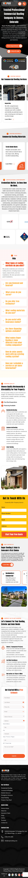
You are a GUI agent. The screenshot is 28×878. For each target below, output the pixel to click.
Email (3, 520)
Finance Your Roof (6, 800)
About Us (3, 810)
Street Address (6, 723)
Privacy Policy (7, 871)
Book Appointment (12, 46)
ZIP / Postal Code (7, 743)
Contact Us (4, 822)
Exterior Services (6, 793)
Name (3, 507)
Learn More (8, 119)
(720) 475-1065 (20, 4)
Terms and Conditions (18, 871)
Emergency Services (7, 795)
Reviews (3, 820)
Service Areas (5, 808)
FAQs (2, 815)
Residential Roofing (6, 788)
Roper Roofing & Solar (8, 25)
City (4, 730)
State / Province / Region (8, 736)
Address (4, 526)
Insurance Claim (5, 813)
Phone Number (6, 513)
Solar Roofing (5, 797)
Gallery (3, 818)
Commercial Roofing (7, 790)
